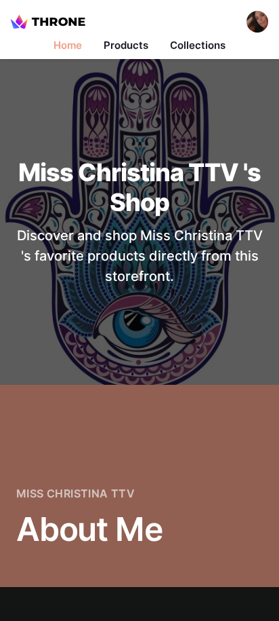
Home (67, 45)
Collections (198, 45)
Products (126, 45)
